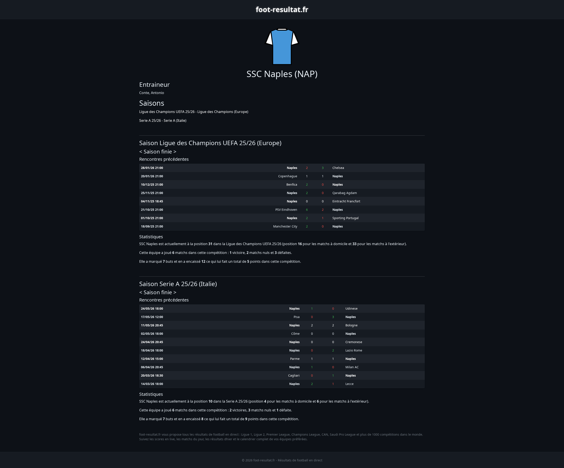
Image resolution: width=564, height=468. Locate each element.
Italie (181, 120)
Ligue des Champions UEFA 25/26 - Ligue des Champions (186, 111)
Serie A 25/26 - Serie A (157, 120)
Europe (241, 111)
